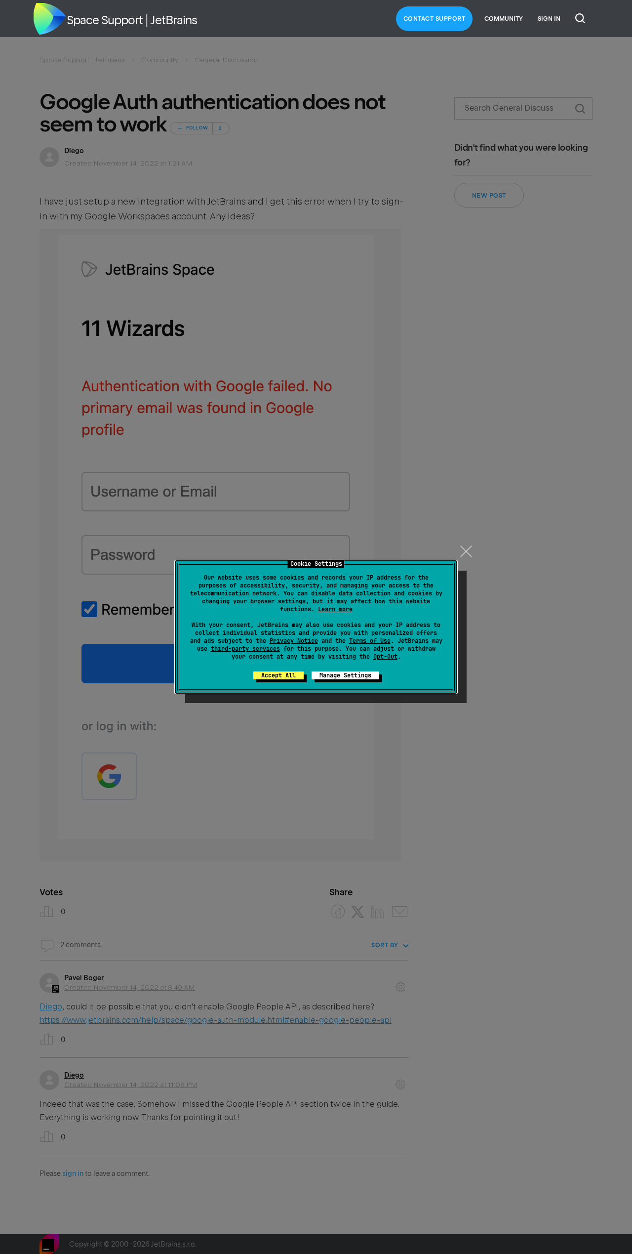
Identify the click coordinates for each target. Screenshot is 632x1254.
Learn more (335, 609)
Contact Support (434, 18)
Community (503, 18)
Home (49, 19)
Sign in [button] (549, 18)
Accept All (278, 675)
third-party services (245, 649)
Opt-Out (385, 657)
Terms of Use (370, 641)
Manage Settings (345, 675)
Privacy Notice (294, 641)
